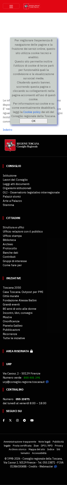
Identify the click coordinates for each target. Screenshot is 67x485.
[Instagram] (17, 420)
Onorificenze (11, 321)
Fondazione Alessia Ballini (19, 300)
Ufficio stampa (12, 236)
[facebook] (3, 420)
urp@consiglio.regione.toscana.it (24, 382)
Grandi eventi (11, 304)
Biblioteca (9, 240)
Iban (36, 445)
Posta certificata (22, 445)
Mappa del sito (37, 449)
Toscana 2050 (12, 287)
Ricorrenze (10, 334)
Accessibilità (39, 453)
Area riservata (18, 351)
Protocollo (10, 248)
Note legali (44, 441)
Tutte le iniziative (14, 338)
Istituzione (10, 175)
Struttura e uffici (13, 227)
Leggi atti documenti (16, 184)
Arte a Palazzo (12, 201)
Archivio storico (17, 449)
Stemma (8, 205)
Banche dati (10, 252)
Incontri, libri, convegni (17, 313)
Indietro (7, 129)
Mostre (7, 317)
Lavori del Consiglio (15, 179)
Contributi (9, 256)
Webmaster (46, 466)
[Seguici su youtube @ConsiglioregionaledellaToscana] (32, 420)
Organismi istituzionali (17, 188)
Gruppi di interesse (15, 261)
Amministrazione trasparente (20, 441)
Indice (50, 449)
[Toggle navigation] (11, 6)
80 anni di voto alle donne (19, 308)
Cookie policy (32, 112)
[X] (10, 420)
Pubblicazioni (11, 329)
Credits (33, 466)
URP (9, 364)
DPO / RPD (47, 445)
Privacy (59, 445)
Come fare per (12, 265)
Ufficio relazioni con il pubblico (23, 231)
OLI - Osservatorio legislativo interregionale (31, 192)
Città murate (11, 296)
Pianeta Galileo (13, 325)
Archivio (8, 244)
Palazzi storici (12, 196)
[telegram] (25, 420)
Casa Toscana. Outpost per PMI (23, 292)
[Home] (21, 147)
